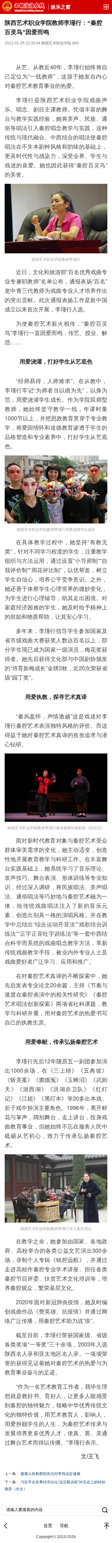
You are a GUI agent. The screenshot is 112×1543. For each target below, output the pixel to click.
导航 (64, 1525)
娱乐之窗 (61, 7)
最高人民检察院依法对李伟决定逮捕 (50, 1474)
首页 (48, 1525)
